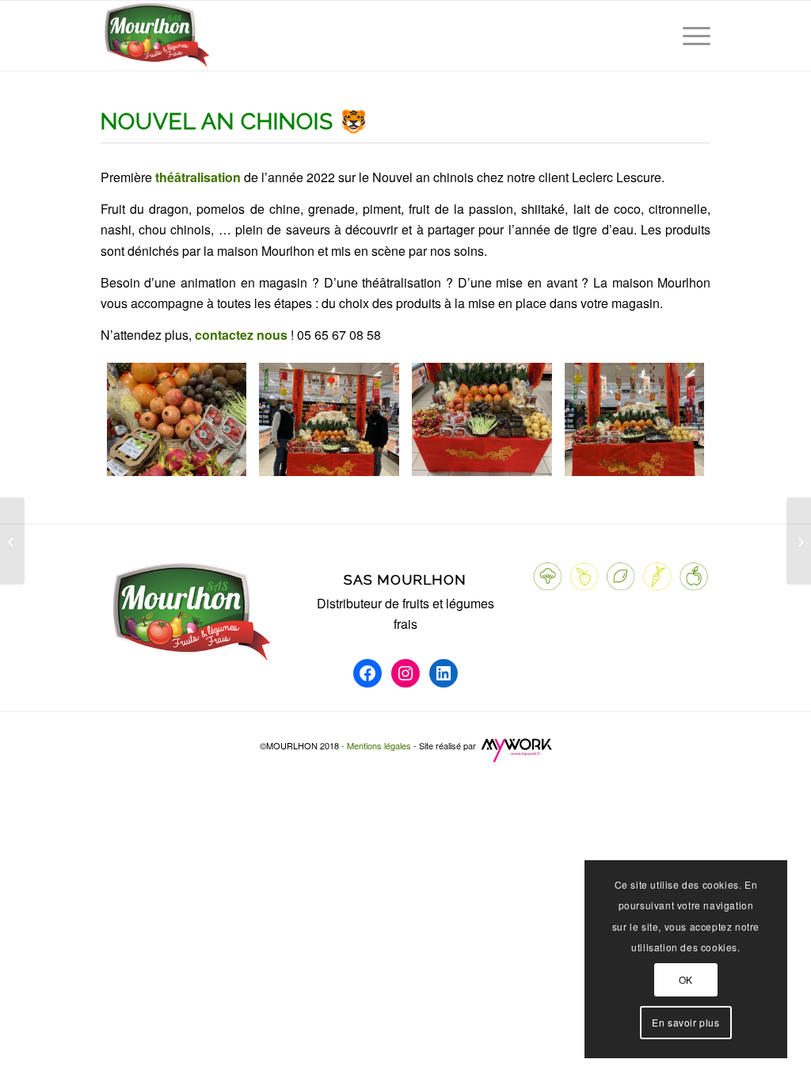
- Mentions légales (377, 745)
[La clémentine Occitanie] (12, 541)
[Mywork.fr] (517, 758)
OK (686, 979)
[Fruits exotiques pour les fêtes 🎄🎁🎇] (798, 541)
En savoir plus (685, 1022)
